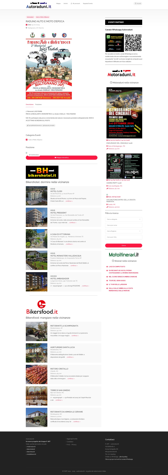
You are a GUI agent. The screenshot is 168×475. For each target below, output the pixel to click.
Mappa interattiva (63, 157)
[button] (123, 219)
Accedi (138, 3)
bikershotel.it (31, 449)
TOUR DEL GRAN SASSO (117, 280)
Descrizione (30, 104)
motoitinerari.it (31, 454)
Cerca (124, 245)
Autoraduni (30, 17)
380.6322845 (123, 457)
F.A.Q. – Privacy (71, 444)
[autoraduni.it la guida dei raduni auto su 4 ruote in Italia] (39, 5)
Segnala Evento (88, 3)
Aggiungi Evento (72, 439)
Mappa (58, 3)
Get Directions (35, 154)
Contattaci (70, 442)
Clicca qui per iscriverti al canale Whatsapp (119, 459)
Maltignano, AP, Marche (35, 28)
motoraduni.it (31, 446)
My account (76, 3)
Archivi (66, 3)
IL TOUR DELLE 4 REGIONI (118, 284)
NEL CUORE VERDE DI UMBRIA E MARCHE (123, 277)
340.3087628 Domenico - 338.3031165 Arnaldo (41, 125)
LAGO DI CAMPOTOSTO (117, 266)
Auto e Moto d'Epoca (42, 17)
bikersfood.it (31, 452)
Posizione (38, 104)
